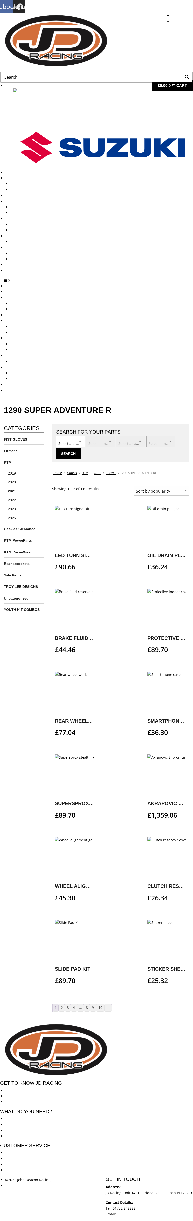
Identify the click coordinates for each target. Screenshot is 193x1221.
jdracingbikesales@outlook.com (143, 1214)
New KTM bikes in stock (30, 207)
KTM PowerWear (24, 253)
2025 (12, 518)
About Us (12, 172)
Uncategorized (16, 598)
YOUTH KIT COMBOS (22, 610)
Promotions (14, 218)
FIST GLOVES (15, 439)
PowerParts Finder (20, 235)
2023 (12, 509)
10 (100, 1007)
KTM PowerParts (18, 540)
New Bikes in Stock (20, 201)
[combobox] (70, 441)
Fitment (10, 451)
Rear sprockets (17, 564)
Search (68, 454)
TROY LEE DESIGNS (21, 587)
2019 (12, 473)
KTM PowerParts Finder (29, 241)
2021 (12, 491)
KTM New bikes (23, 183)
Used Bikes (14, 195)
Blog (8, 264)
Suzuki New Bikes (24, 189)
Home (57, 472)
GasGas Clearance (19, 529)
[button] (98, 280)
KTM (8, 462)
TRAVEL (111, 472)
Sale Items (18, 259)
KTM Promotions (24, 224)
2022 (12, 500)
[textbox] (70, 441)
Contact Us (14, 270)
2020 (12, 482)
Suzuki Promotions (25, 230)
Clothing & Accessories (24, 247)
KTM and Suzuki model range (30, 178)
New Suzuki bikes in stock (31, 212)
